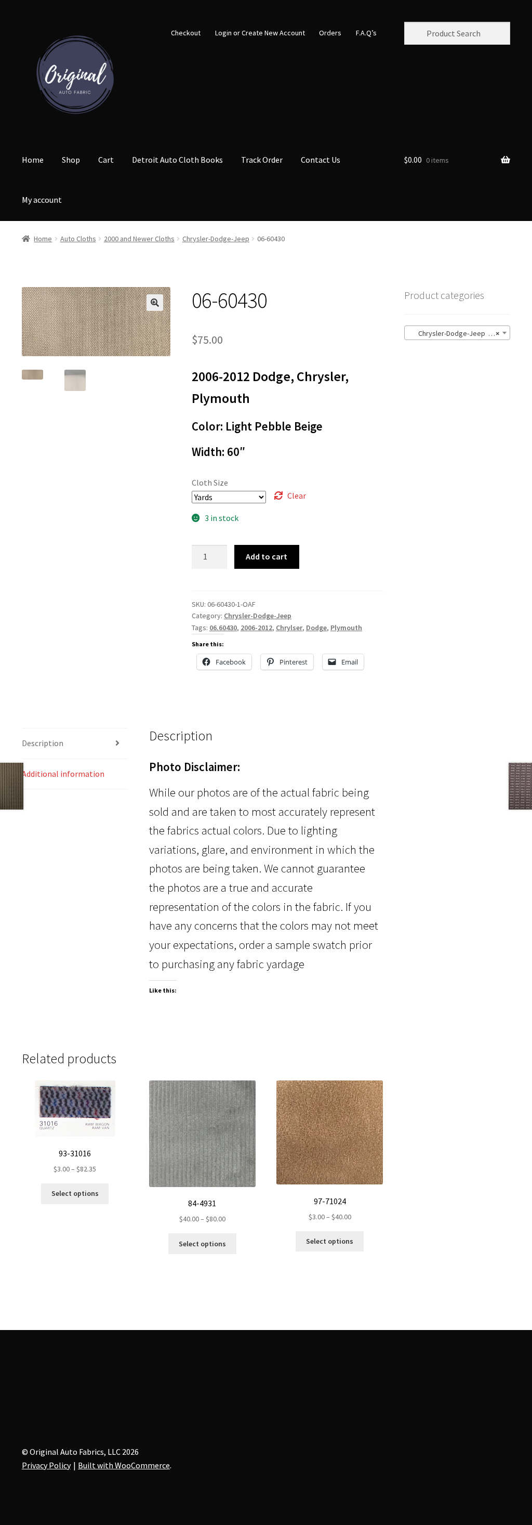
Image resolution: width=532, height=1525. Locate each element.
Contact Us (320, 159)
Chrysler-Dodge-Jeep (215, 238)
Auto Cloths (78, 238)
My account (42, 199)
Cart (106, 159)
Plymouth (346, 627)
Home (33, 159)
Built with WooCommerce (124, 1465)
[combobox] (457, 332)
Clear (296, 495)
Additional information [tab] (63, 773)
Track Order (262, 159)
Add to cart (266, 556)
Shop (71, 159)
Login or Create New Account (260, 32)
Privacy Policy (46, 1465)
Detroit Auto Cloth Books (177, 159)
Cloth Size (210, 482)
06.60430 (223, 627)
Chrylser (289, 627)
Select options (75, 1193)
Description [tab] (42, 743)
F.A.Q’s (366, 32)
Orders (330, 32)
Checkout (186, 32)
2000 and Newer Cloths (139, 238)
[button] (155, 302)
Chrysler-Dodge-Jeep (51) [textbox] (454, 333)
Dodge (316, 627)
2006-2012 (256, 627)
